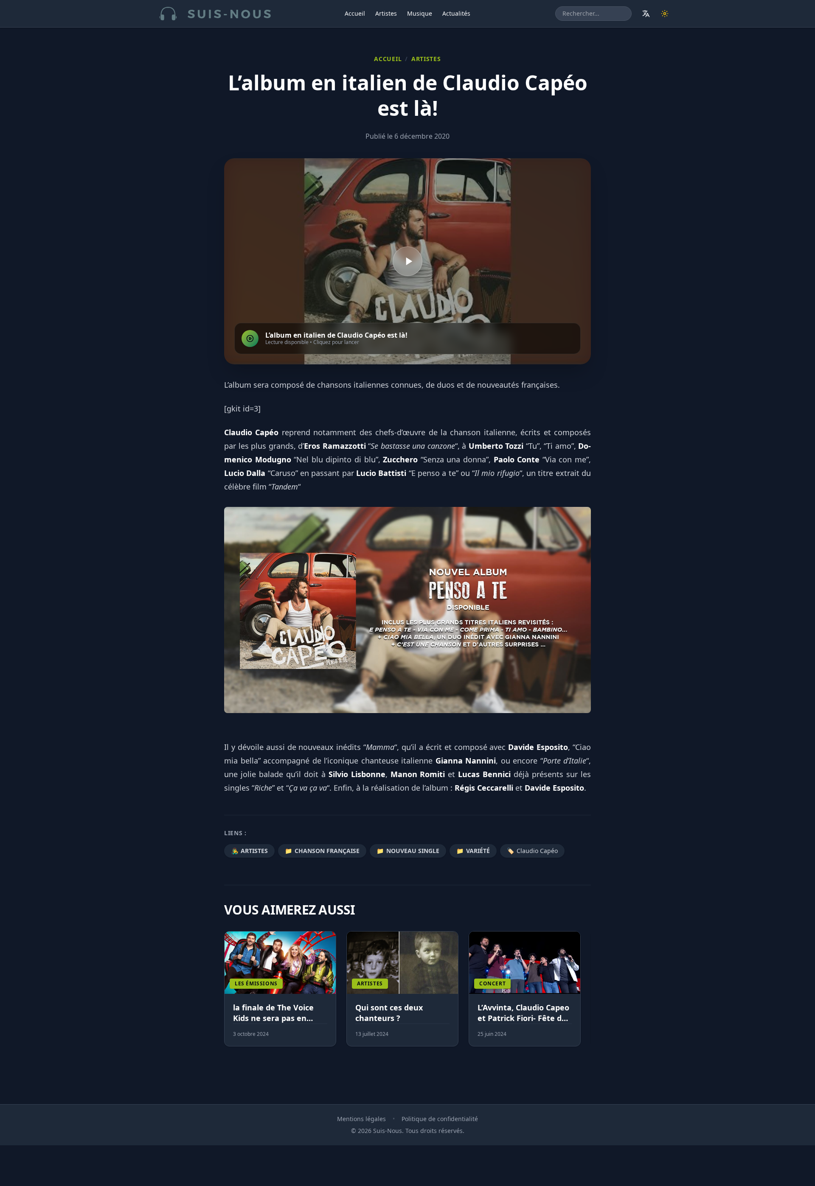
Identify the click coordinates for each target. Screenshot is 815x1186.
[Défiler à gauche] (228, 993)
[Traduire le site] (646, 13)
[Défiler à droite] (587, 993)
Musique (419, 13)
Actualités (456, 13)
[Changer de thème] (664, 13)
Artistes (386, 13)
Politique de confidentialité (440, 1119)
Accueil (355, 13)
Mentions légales (361, 1119)
